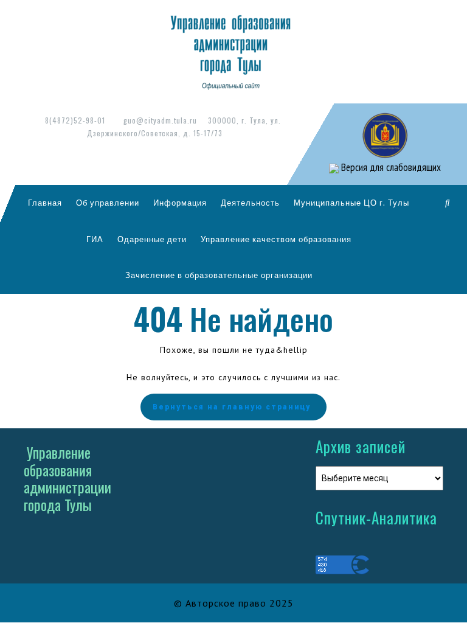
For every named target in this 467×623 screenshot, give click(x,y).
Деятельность (250, 202)
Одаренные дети (152, 239)
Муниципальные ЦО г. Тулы (351, 202)
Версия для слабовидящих (390, 167)
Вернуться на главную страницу (232, 407)
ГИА (94, 239)
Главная (45, 202)
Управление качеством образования (276, 239)
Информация (180, 202)
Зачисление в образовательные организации (219, 275)
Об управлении (107, 202)
